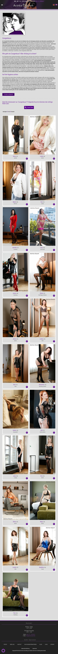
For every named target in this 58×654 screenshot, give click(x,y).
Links (46, 644)
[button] (2, 5)
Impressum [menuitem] (35, 648)
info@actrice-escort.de (30, 635)
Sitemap (52, 644)
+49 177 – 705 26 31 (31, 634)
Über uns (12, 644)
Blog (41, 644)
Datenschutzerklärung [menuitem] (25, 648)
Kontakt (19, 644)
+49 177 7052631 (40, 1)
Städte (5, 644)
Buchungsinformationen (30, 644)
